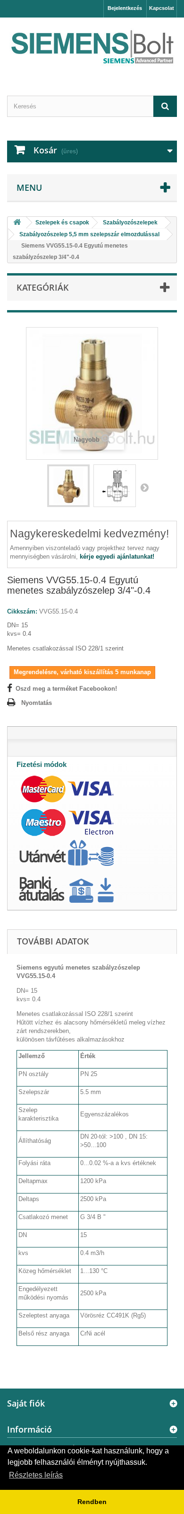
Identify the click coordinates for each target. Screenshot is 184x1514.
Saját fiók (26, 1403)
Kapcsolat (161, 8)
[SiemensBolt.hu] (92, 48)
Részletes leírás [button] (36, 1475)
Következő (144, 487)
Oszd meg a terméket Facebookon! (66, 688)
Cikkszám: (22, 611)
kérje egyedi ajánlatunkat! (117, 556)
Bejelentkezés (125, 8)
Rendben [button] (92, 1501)
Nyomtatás (36, 702)
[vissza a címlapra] (17, 223)
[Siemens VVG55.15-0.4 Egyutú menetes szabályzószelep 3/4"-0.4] (68, 486)
